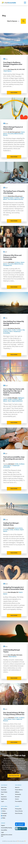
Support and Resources (17, 401)
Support (3, 825)
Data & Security (18, 813)
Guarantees (4, 796)
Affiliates (17, 792)
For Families (6, 529)
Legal (2, 832)
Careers (17, 799)
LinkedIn (4, 815)
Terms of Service (19, 811)
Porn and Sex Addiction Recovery (15, 133)
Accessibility (4, 830)
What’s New (4, 787)
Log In (2, 801)
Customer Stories (7, 330)
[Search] (23, 21)
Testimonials (18, 794)
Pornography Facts (7, 265)
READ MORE (14, 92)
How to (11, 331)
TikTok (3, 818)
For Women (17, 197)
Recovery (5, 135)
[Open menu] (25, 2)
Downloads (3, 789)
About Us (17, 787)
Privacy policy (18, 808)
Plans (2, 794)
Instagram (4, 813)
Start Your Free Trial (14, 775)
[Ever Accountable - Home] (9, 3)
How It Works (4, 792)
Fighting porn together (8, 197)
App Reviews (4, 799)
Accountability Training (6, 827)
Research (17, 796)
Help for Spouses (8, 71)
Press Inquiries (18, 801)
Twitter (4, 811)
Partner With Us (18, 789)
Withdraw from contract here (6, 835)
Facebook (4, 808)
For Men (14, 330)
